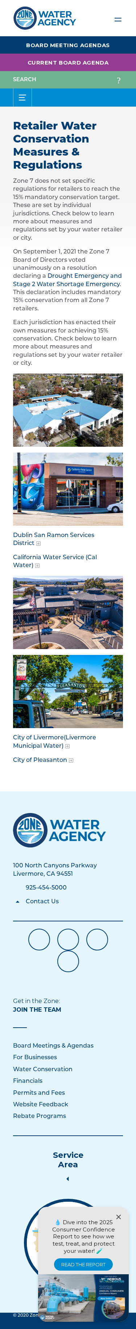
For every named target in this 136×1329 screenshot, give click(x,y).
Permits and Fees (39, 1093)
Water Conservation (43, 1070)
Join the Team (37, 1009)
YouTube (68, 939)
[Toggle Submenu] (22, 97)
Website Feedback (40, 1105)
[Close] (118, 1217)
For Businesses (35, 1058)
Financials (27, 1081)
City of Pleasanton (40, 760)
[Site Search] (118, 79)
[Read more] (68, 410)
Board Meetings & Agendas (53, 1046)
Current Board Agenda (68, 62)
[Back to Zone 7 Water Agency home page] (45, 15)
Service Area (68, 1160)
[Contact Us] (59, 830)
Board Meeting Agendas (68, 45)
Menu (117, 18)
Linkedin (97, 939)
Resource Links (68, 961)
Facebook (39, 939)
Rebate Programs (39, 1116)
